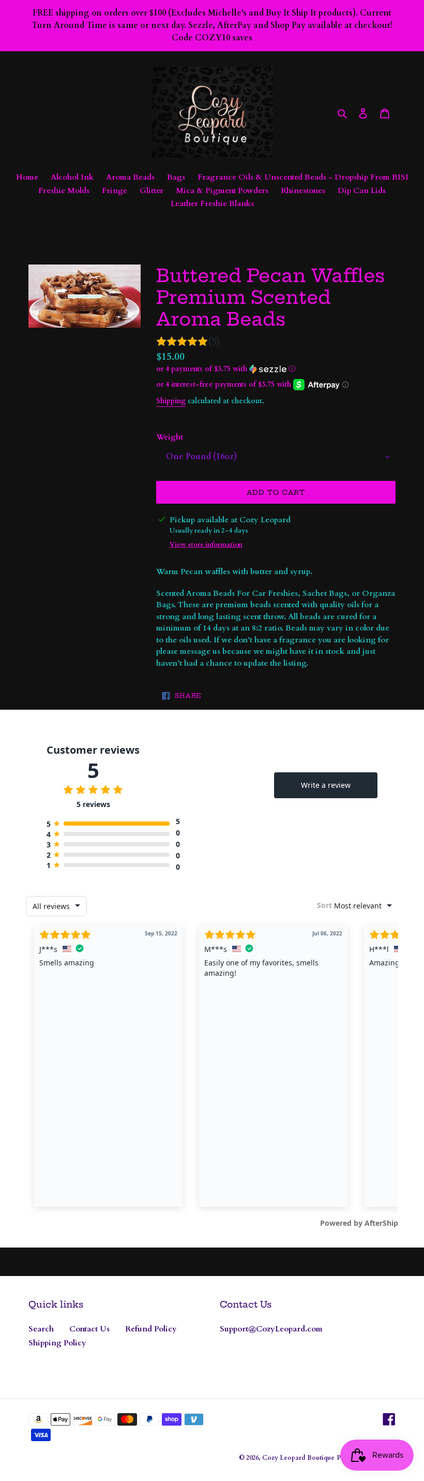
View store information (206, 544)
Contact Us (89, 1329)
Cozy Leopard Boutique (298, 1458)
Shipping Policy (57, 1343)
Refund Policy (151, 1329)
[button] (226, 369)
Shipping (171, 401)
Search (41, 1329)
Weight (169, 437)
